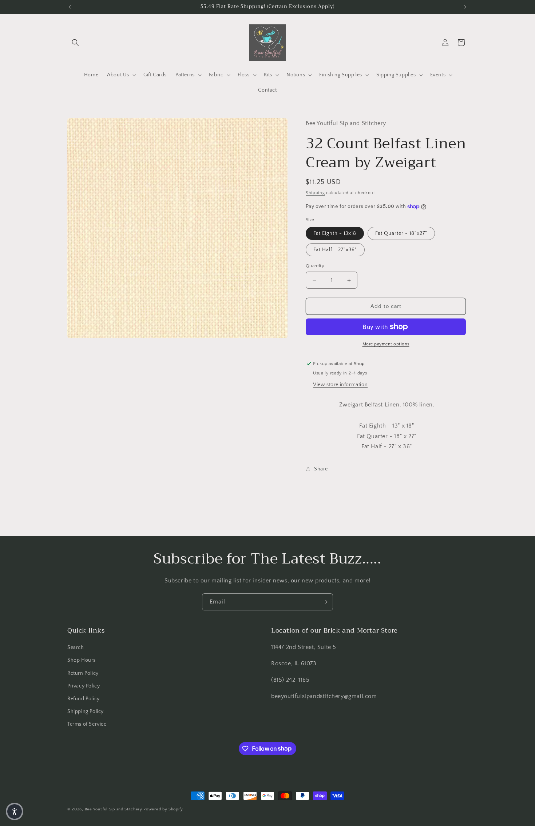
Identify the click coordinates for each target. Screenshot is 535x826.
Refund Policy (83, 699)
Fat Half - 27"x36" (335, 250)
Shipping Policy (85, 711)
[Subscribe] (325, 601)
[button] (75, 43)
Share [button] (321, 469)
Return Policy (83, 673)
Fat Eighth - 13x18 (334, 233)
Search (75, 647)
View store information (340, 385)
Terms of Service (87, 724)
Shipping (315, 193)
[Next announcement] (465, 7)
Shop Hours (81, 660)
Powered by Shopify (163, 809)
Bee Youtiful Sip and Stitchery (113, 809)
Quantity (315, 265)
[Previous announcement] (70, 7)
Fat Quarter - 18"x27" (401, 233)
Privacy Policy (83, 686)
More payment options (385, 344)
